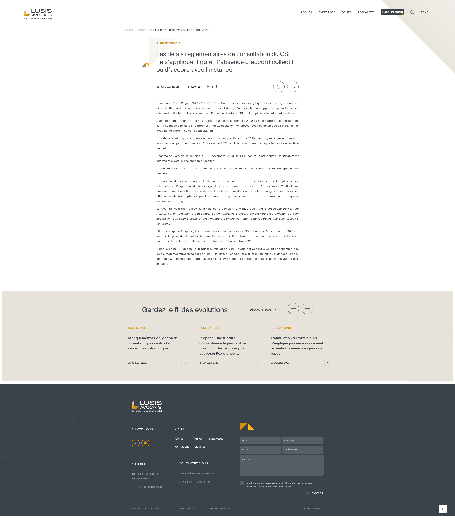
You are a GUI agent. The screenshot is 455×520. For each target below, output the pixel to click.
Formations (182, 447)
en (429, 12)
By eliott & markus (312, 508)
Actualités (366, 12)
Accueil (307, 12)
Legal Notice (185, 508)
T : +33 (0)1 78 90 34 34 (195, 482)
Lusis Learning (392, 12)
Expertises (327, 12)
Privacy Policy (220, 508)
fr (423, 12)
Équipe (346, 12)
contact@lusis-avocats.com (197, 473)
